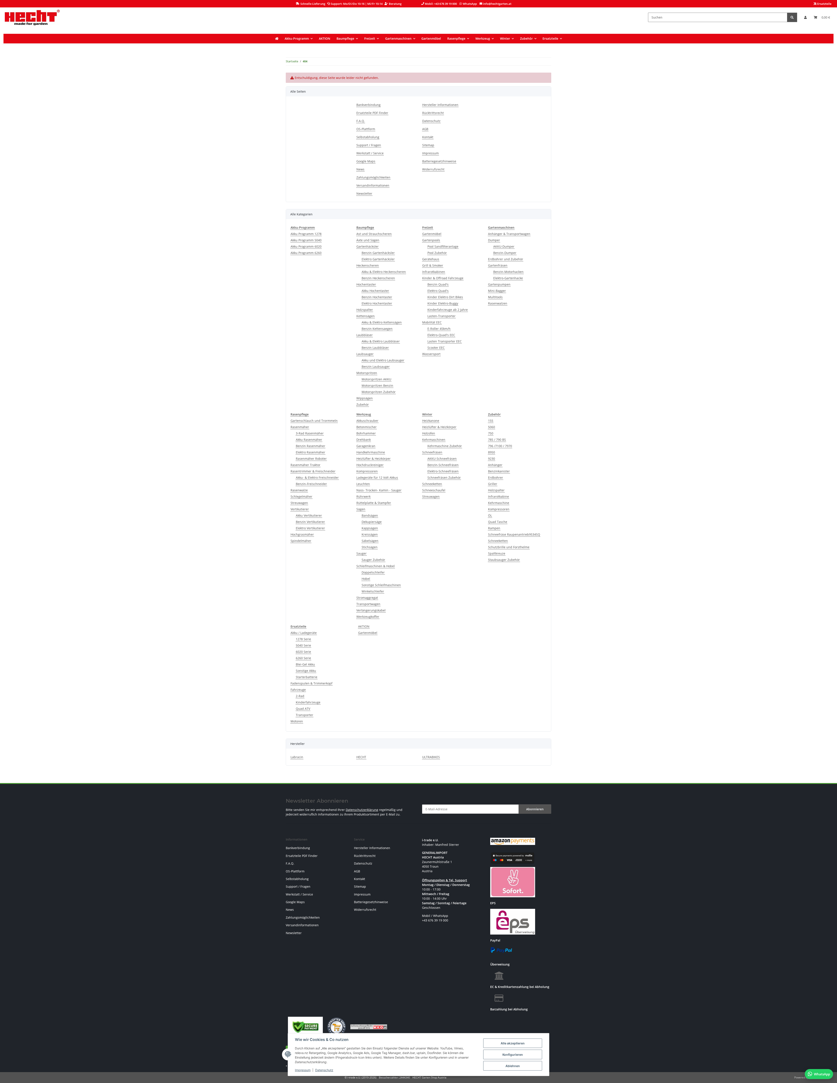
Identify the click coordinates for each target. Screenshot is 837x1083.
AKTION (363, 626)
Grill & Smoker (432, 265)
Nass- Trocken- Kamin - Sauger (378, 490)
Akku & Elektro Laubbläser (381, 341)
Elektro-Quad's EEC (441, 335)
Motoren (297, 721)
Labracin (297, 757)
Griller (492, 484)
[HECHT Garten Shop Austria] (32, 17)
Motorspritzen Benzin (377, 385)
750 (490, 433)
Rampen (494, 528)
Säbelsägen (370, 541)
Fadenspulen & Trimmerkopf (311, 683)
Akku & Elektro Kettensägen (382, 322)
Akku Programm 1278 (306, 234)
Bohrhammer (366, 433)
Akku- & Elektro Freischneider (317, 477)
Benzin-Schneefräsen (443, 465)
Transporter (304, 715)
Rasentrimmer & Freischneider (313, 471)
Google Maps (365, 161)
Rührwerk (363, 496)
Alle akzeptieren (513, 1043)
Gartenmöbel (431, 234)
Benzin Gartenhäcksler (378, 253)
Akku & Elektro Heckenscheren (384, 272)
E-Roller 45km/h (439, 329)
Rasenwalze (299, 490)
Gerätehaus (430, 259)
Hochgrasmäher (302, 534)
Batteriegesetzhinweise (439, 161)
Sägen (360, 509)
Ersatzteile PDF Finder (372, 113)
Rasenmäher (300, 427)
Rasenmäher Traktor (305, 465)
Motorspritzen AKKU (376, 379)
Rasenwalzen (497, 303)
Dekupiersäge (372, 522)
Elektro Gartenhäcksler (378, 259)
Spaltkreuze (496, 553)
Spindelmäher (301, 541)
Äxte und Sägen (367, 240)
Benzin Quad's (438, 284)
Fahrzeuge (298, 690)
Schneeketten (432, 484)
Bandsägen (370, 515)
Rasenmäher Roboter (311, 458)
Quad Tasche (497, 522)
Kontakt (427, 137)
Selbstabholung (367, 137)
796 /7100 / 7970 (500, 446)
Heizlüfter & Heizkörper (373, 458)
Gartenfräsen (497, 265)
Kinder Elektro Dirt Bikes (445, 297)
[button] (805, 17)
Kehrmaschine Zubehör (444, 446)
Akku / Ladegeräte (304, 633)
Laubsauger (365, 354)
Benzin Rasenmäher (310, 446)
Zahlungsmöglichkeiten (373, 177)
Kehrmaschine (498, 503)
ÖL (490, 515)
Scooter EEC (436, 348)
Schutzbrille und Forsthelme (508, 547)
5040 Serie (303, 645)
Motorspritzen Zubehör (379, 392)
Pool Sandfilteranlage (442, 246)
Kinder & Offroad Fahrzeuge (442, 278)
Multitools (495, 297)
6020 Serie (303, 652)
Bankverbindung (368, 105)
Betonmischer (366, 427)
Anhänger (495, 465)
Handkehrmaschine (370, 452)
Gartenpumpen (499, 284)
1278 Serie (303, 639)
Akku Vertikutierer (309, 515)
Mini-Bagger (497, 291)
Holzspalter (364, 310)
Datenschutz (324, 1070)
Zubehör (362, 404)
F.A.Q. (360, 121)
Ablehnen (512, 1066)
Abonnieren (535, 809)
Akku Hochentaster (375, 291)
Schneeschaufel (433, 490)
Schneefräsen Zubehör (444, 477)
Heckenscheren (367, 265)
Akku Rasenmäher (309, 440)
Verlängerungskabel (371, 610)
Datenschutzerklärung (362, 810)
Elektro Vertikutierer (310, 528)
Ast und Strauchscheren (374, 234)
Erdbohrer (495, 477)
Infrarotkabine (498, 496)
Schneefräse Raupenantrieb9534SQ (514, 534)
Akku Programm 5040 (306, 240)
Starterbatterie (306, 677)
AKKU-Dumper (503, 246)
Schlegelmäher (301, 496)
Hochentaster (366, 284)
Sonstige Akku (306, 671)
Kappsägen (370, 528)
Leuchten (363, 484)
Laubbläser (364, 335)
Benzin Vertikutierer (310, 522)
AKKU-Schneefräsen (442, 458)
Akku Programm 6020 (306, 246)
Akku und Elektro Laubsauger (383, 360)
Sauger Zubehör (373, 560)
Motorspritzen (366, 373)
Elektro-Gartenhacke (508, 278)
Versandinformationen (372, 185)
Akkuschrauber (367, 421)
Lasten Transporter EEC (444, 341)
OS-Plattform (365, 129)
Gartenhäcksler (367, 246)
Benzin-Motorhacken (508, 272)
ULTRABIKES (431, 757)
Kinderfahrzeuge (308, 702)
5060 (491, 427)
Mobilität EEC (432, 322)
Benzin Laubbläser (375, 348)
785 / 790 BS (497, 440)
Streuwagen (299, 503)
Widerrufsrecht (433, 169)
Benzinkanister (499, 471)
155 (490, 421)
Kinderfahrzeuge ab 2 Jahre (447, 310)
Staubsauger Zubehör (504, 560)
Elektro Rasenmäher (310, 452)
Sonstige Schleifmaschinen (381, 585)
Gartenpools (431, 240)
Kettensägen (365, 316)
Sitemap (428, 145)
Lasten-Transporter (441, 316)
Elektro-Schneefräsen (443, 471)
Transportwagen (368, 604)
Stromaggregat (367, 598)
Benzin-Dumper (504, 253)
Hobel (366, 579)
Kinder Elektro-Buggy (442, 303)
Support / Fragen (368, 145)
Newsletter (364, 193)
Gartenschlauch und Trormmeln (314, 421)
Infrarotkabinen (433, 272)
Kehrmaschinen (433, 440)
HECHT (361, 757)
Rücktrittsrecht (433, 113)
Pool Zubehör (437, 253)
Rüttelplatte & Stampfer (373, 503)
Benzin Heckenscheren (378, 278)
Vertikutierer (300, 509)
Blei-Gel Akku (305, 664)
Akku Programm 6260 (306, 253)
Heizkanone (430, 421)
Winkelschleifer (373, 591)
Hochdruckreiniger (370, 465)
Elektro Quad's (438, 291)
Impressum (303, 1070)
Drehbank (363, 440)
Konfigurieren (512, 1054)
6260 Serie (303, 658)
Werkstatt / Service (370, 153)
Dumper (494, 240)
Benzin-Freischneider (311, 484)
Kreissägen (370, 534)
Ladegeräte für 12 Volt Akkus (377, 477)
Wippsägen (364, 398)
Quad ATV (303, 709)
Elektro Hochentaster (377, 303)
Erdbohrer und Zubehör (505, 259)
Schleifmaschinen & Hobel (375, 566)
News (360, 169)
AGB (425, 129)
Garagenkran (365, 446)
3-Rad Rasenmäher (310, 433)
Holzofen (428, 433)
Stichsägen (370, 547)
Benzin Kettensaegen (377, 329)
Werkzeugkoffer (367, 617)
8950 (491, 452)
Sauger (361, 553)
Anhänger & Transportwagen (509, 234)
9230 (491, 458)
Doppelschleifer (373, 572)
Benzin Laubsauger (376, 366)
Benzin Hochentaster (377, 297)
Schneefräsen (432, 452)
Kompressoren (367, 471)
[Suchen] (792, 17)
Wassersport (431, 354)
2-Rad (300, 696)
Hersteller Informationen (440, 105)
